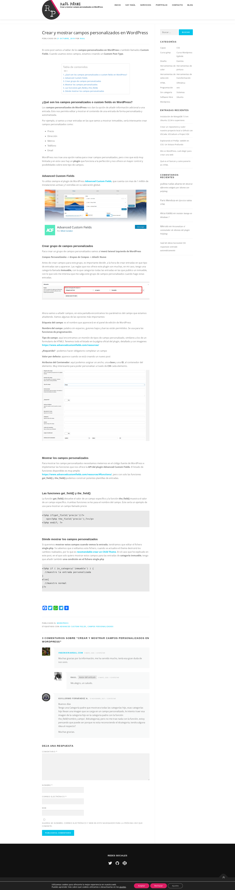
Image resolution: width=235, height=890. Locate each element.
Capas (163, 47)
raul (82, 38)
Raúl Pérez (70, 4)
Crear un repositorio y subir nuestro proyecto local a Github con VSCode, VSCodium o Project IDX (176, 130)
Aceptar (141, 885)
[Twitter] (110, 863)
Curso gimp (165, 52)
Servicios (145, 5)
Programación (166, 87)
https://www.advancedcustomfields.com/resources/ (70, 345)
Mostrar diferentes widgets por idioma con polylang (176, 188)
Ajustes (175, 885)
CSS (178, 47)
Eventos (180, 61)
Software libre (166, 97)
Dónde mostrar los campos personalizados (84, 91)
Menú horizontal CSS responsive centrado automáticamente (173, 247)
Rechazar (158, 885)
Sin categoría (166, 92)
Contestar (100, 653)
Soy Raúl (130, 5)
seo (178, 87)
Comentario (49, 751)
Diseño (163, 61)
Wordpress (63, 623)
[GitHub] (117, 863)
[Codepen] (125, 863)
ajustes (122, 887)
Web (44, 808)
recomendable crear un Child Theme (96, 551)
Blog (190, 5)
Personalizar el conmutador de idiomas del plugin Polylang (175, 230)
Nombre (47, 785)
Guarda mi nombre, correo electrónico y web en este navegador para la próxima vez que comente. (92, 824)
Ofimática (181, 83)
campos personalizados (101, 626)
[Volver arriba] (223, 877)
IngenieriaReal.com (70, 652)
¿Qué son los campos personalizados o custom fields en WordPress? (96, 74)
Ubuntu (180, 97)
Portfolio (161, 5)
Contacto (177, 5)
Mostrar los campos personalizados (81, 84)
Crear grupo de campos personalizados (83, 81)
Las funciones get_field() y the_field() (81, 88)
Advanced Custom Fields (76, 78)
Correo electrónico (54, 796)
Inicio (118, 5)
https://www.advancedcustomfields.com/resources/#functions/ (77, 474)
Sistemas (181, 92)
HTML (162, 83)
